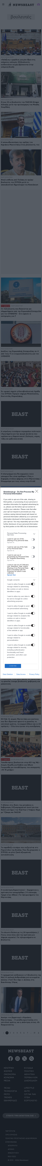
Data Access (21, 674)
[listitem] (21, 534)
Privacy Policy (34, 674)
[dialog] (21, 583)
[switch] (33, 539)
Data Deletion (8, 674)
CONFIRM (12, 666)
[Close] (37, 492)
